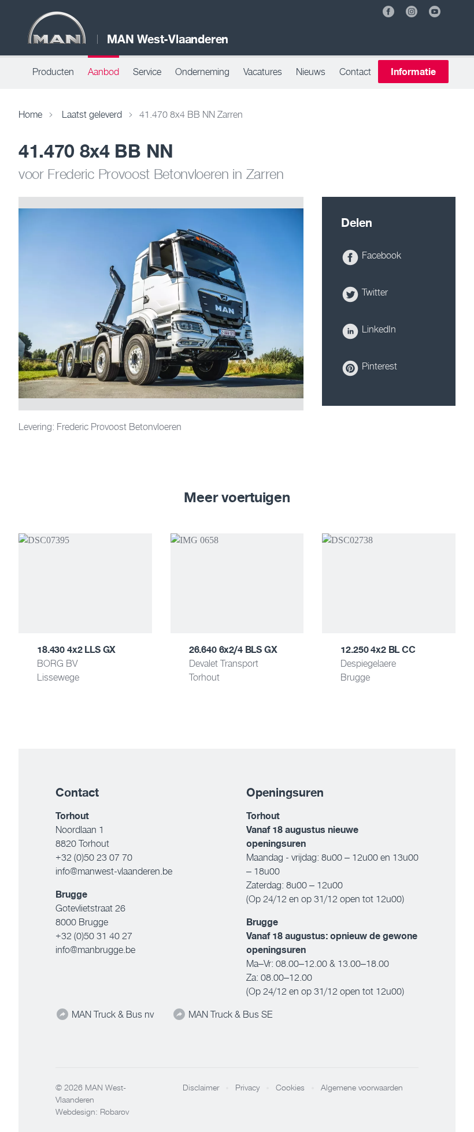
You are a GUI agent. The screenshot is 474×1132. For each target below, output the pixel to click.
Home (30, 114)
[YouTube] (434, 11)
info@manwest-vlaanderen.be (113, 871)
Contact (355, 71)
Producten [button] (53, 71)
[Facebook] (388, 11)
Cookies (290, 1087)
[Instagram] (411, 11)
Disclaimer (201, 1087)
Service (147, 71)
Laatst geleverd (92, 114)
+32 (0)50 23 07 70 (93, 857)
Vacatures (262, 71)
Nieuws (310, 71)
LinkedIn (378, 329)
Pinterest (378, 366)
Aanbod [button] (103, 71)
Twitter (374, 292)
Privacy (247, 1087)
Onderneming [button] (202, 71)
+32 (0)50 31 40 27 (93, 935)
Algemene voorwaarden (362, 1087)
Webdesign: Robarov (92, 1112)
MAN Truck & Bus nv (111, 1014)
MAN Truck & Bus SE (229, 1014)
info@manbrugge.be (95, 949)
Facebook (380, 255)
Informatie (413, 71)
